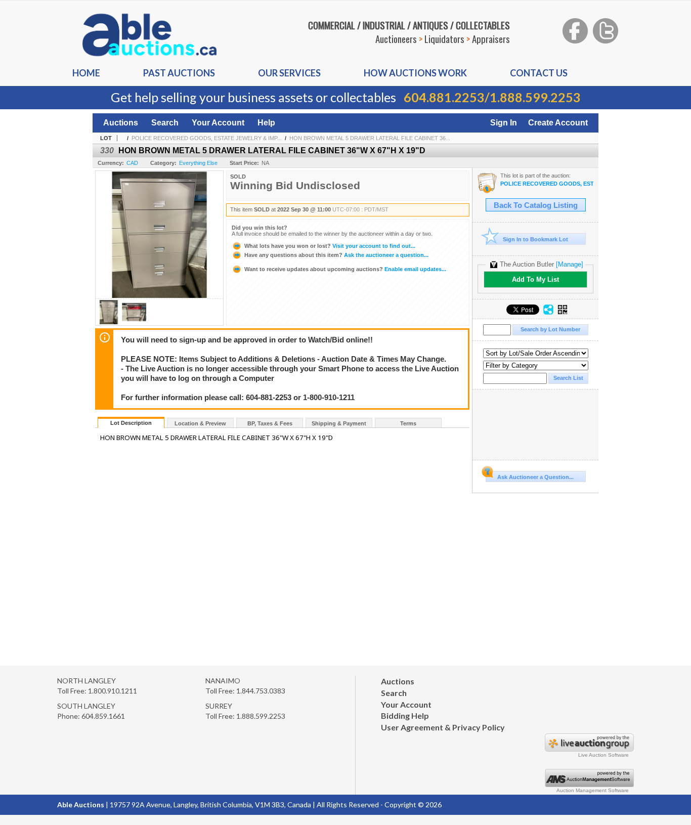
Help (266, 122)
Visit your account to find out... (329, 246)
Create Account (558, 122)
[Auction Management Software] (589, 784)
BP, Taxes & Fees (269, 423)
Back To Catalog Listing (536, 205)
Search (165, 122)
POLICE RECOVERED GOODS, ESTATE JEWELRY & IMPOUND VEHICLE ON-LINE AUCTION (546, 184)
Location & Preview (200, 423)
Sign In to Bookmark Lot (535, 239)
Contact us (539, 72)
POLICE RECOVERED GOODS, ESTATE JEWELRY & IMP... (207, 138)
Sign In (503, 122)
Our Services (289, 72)
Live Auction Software (603, 755)
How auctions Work (415, 72)
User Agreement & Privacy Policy (443, 727)
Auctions (120, 122)
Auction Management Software (592, 790)
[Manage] (569, 264)
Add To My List (535, 279)
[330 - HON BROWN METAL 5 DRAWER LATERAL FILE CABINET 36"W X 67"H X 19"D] (108, 322)
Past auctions (179, 72)
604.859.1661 (103, 716)
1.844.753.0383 (260, 690)
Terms (408, 423)
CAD (132, 163)
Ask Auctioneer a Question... (535, 477)
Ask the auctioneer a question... (336, 255)
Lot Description (131, 423)
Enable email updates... (345, 269)
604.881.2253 (444, 97)
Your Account (218, 122)
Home (86, 72)
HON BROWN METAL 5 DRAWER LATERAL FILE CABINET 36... (369, 138)
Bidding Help (405, 715)
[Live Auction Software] (589, 749)
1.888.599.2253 (535, 97)
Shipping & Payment (339, 423)
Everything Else (198, 163)
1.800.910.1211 (112, 690)
